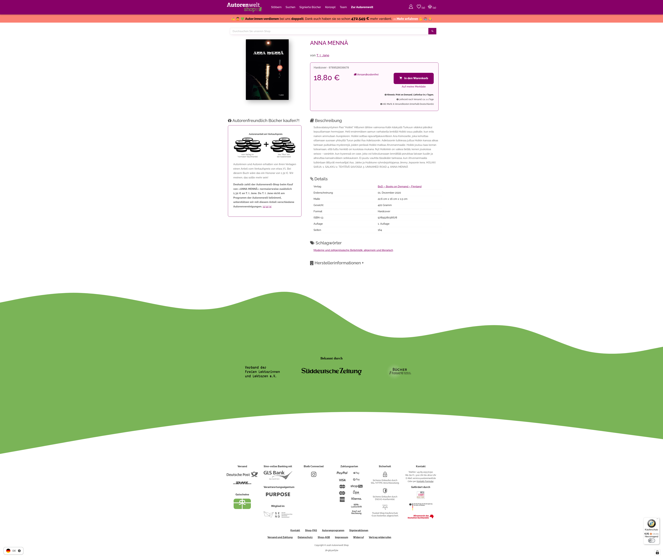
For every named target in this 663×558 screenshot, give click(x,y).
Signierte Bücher (310, 7)
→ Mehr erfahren (405, 19)
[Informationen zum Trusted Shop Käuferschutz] (385, 508)
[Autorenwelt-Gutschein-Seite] (242, 508)
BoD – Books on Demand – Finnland (399, 186)
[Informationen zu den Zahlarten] (342, 474)
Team (343, 7)
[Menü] (657, 519)
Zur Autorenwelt (362, 7)
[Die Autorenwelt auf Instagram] (313, 475)
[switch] (651, 541)
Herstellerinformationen (339, 263)
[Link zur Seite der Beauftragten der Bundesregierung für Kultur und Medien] (420, 512)
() (423, 7)
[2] (267, 206)
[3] (270, 206)
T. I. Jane (322, 55)
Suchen (290, 7)
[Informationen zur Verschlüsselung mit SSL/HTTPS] (385, 475)
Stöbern (276, 7)
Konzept (330, 7)
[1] (264, 206)
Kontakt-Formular (425, 481)
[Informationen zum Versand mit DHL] (242, 484)
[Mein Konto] (410, 7)
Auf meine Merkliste (414, 86)
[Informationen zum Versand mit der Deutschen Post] (242, 475)
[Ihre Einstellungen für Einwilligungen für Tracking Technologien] (657, 552)
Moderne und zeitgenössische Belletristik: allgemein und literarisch (353, 250)
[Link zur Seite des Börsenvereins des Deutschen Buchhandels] (421, 517)
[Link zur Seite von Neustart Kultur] (420, 498)
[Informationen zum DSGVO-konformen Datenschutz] (385, 492)
